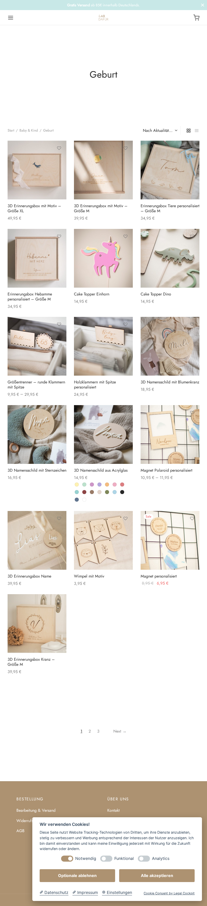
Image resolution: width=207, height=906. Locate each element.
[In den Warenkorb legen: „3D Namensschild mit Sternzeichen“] (59, 424)
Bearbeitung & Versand (36, 810)
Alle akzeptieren (157, 875)
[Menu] (11, 17)
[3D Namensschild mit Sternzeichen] (37, 434)
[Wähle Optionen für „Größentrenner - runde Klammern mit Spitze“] (59, 336)
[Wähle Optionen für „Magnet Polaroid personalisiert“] (191, 424)
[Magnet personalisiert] (170, 540)
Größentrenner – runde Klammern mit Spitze (36, 384)
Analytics (160, 858)
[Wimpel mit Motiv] (103, 540)
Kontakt (113, 810)
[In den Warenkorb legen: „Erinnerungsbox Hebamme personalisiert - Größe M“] (59, 247)
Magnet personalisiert (159, 576)
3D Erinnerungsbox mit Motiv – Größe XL (34, 208)
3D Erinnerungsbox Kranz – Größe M (31, 662)
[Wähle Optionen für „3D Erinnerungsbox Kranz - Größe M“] (59, 613)
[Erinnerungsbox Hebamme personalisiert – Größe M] (37, 258)
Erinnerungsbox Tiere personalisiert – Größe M (170, 208)
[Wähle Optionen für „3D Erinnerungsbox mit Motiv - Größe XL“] (59, 159)
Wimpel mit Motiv (89, 576)
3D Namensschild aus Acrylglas (100, 470)
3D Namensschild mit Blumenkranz (170, 382)
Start (11, 130)
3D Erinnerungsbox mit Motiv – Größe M (100, 208)
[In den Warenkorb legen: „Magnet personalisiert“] (191, 530)
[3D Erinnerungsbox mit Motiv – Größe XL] (37, 170)
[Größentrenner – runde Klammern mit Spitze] (37, 346)
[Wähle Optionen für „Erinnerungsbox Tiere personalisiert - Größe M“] (191, 159)
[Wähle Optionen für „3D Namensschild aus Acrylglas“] (125, 424)
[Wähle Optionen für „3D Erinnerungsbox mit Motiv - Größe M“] (125, 159)
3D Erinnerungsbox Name (29, 576)
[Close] (202, 5)
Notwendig (85, 858)
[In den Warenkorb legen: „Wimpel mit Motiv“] (125, 530)
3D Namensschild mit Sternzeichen (37, 470)
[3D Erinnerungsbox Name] (37, 540)
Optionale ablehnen (77, 875)
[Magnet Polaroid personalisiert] (170, 434)
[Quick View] (59, 171)
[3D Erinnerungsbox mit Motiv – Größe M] (103, 170)
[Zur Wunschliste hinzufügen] (59, 148)
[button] (125, 247)
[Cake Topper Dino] (170, 258)
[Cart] (196, 18)
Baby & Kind (28, 130)
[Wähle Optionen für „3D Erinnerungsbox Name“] (59, 530)
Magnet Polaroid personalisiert (166, 470)
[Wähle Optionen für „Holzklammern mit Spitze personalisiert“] (125, 336)
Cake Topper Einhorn (91, 294)
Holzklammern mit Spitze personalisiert (95, 384)
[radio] (77, 484)
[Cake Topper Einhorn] (103, 258)
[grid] (188, 130)
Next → (119, 731)
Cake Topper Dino (156, 294)
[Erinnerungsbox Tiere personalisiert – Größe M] (170, 170)
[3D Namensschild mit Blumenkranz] (170, 346)
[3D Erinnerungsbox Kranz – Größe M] (37, 623)
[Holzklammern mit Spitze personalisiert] (103, 346)
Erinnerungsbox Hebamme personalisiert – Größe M (30, 296)
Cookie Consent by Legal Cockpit (169, 893)
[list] (196, 130)
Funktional (124, 858)
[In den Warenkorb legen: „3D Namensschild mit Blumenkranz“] (191, 336)
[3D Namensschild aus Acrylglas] (103, 434)
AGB (20, 831)
